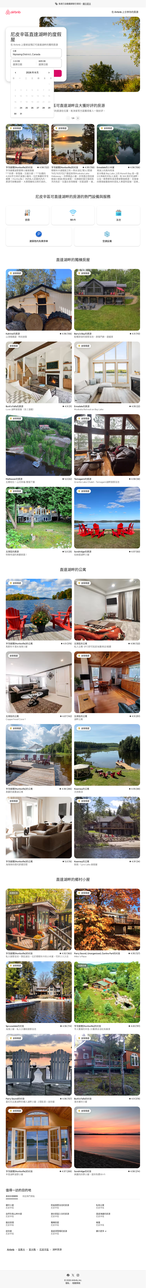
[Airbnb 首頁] (13, 12)
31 (21, 113)
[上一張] (68, 118)
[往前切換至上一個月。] (15, 73)
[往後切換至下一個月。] (49, 73)
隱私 (67, 1283)
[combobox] (36, 54)
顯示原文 (87, 3)
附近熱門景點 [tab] (29, 1196)
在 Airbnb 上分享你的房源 (125, 12)
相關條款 (76, 1283)
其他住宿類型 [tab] (12, 1196)
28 (43, 108)
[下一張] (77, 118)
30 (15, 113)
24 (21, 108)
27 (38, 108)
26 (32, 108)
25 (26, 108)
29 (49, 108)
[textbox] (23, 64)
